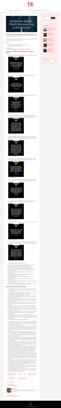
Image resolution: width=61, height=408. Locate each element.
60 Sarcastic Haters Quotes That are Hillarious (13, 396)
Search (44, 16)
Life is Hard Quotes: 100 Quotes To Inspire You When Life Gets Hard (18, 49)
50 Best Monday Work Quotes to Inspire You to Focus (12, 374)
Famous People (17, 10)
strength (18, 267)
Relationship (46, 10)
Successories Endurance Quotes (13, 385)
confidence (22, 295)
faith (28, 115)
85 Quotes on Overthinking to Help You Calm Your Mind (32, 374)
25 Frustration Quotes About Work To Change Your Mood (14, 395)
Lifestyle (23, 10)
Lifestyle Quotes (19, 36)
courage (15, 200)
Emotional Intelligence (37, 10)
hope (31, 115)
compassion (11, 293)
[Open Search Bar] (51, 10)
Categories (45, 59)
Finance (11, 10)
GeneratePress (35, 406)
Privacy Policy (30, 405)
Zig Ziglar (24, 96)
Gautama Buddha (20, 56)
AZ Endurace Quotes (11, 384)
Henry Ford (10, 203)
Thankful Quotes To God (20, 160)
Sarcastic (29, 10)
